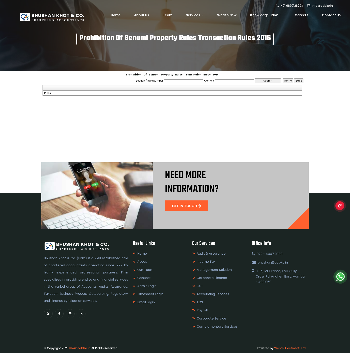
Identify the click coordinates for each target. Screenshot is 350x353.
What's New (227, 15)
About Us (141, 15)
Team (167, 15)
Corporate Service (211, 318)
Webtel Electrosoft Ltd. (290, 348)
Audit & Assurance (211, 253)
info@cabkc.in (322, 5)
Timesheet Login (150, 294)
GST (200, 286)
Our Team (145, 269)
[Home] (52, 17)
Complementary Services (217, 326)
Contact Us (331, 15)
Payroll (202, 310)
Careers (301, 15)
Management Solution (214, 269)
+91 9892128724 (291, 5)
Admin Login (146, 286)
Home (116, 15)
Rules (47, 93)
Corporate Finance (212, 278)
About (142, 261)
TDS (200, 302)
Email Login (146, 302)
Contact (144, 278)
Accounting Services (213, 294)
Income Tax (206, 261)
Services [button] (193, 15)
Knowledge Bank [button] (264, 15)
